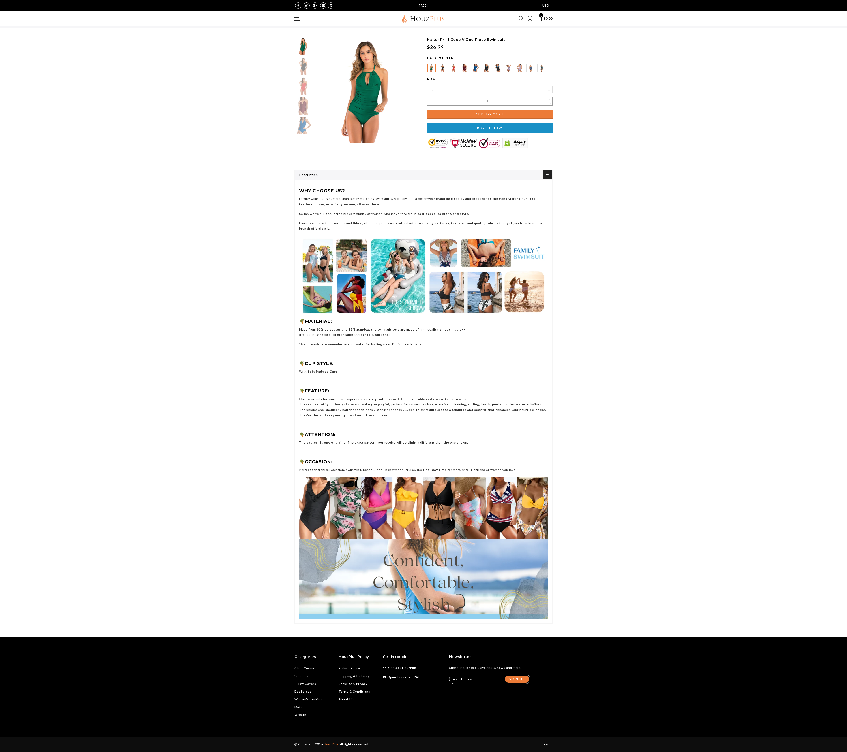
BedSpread (303, 691)
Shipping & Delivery (354, 676)
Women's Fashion (308, 699)
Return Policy (349, 668)
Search (547, 744)
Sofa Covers (304, 676)
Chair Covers (304, 668)
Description (308, 175)
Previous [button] (322, 93)
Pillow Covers (305, 684)
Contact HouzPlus (402, 667)
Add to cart (490, 114)
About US (346, 699)
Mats (298, 707)
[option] (367, 90)
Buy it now (489, 128)
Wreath (300, 714)
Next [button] (406, 93)
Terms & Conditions (354, 691)
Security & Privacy (353, 684)
